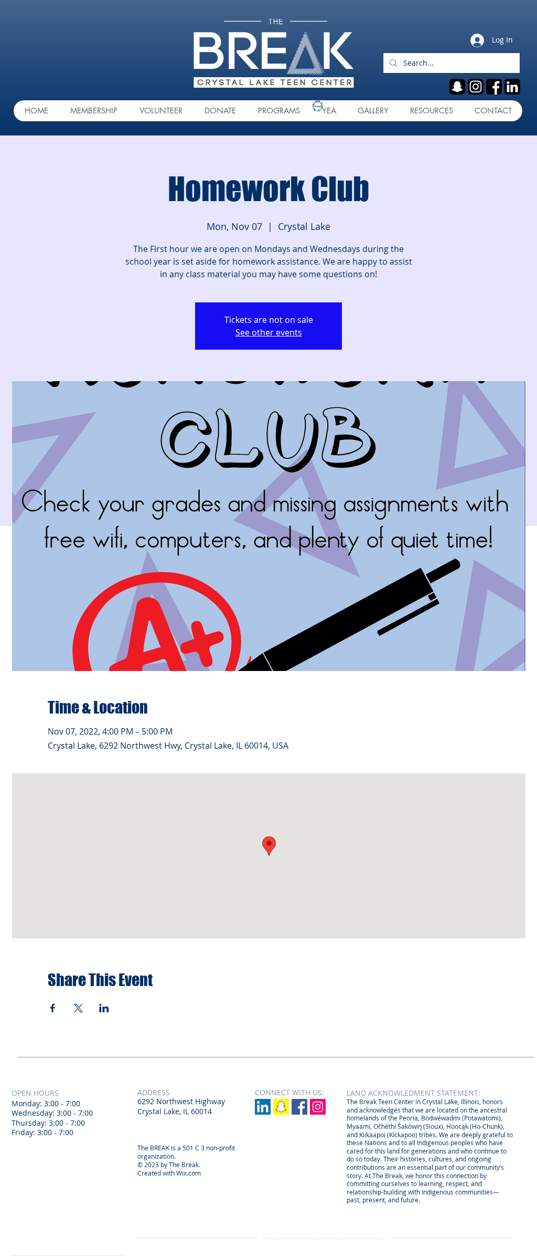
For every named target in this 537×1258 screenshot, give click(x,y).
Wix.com (188, 1173)
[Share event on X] (78, 1008)
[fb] (494, 87)
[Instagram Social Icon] (318, 1107)
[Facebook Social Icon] (299, 1107)
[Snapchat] (281, 1107)
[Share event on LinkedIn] (104, 1008)
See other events (268, 332)
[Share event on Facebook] (53, 1008)
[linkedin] (512, 87)
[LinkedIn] (263, 1107)
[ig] (476, 87)
